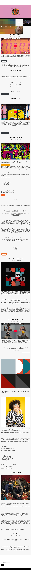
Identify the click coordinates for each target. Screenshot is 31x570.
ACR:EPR (18, 391)
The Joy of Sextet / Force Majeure (8, 26)
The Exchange (7, 459)
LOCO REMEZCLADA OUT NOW (15, 259)
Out (5, 448)
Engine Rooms (9, 457)
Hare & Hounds (8, 456)
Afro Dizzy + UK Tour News (15, 137)
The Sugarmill (12, 454)
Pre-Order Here (4, 254)
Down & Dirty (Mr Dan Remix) (15, 319)
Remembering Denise (15, 472)
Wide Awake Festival (6, 450)
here (17, 540)
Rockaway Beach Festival (12, 464)
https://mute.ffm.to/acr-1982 (15, 215)
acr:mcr (15, 3)
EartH (6, 460)
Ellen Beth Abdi (3, 432)
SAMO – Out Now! (15, 98)
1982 (15, 199)
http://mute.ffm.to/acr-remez (26, 352)
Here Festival (8, 448)
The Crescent (6, 455)
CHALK (7, 458)
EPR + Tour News (15, 356)
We (4, 448)
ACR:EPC (15, 533)
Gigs (19, 22)
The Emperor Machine (9, 468)
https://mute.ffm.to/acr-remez (25, 295)
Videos (27, 30)
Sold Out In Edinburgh (15, 70)
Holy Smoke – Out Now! (16, 34)
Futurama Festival (7, 466)
